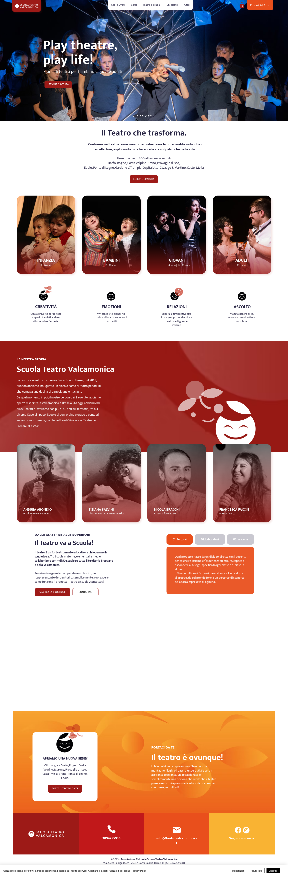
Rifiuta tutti (256, 870)
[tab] (179, 539)
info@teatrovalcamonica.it (176, 840)
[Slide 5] (148, 116)
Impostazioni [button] (238, 870)
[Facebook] (238, 830)
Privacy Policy (139, 870)
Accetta (273, 870)
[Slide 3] (137, 115)
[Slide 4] (145, 115)
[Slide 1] (142, 115)
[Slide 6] (151, 115)
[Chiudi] (284, 870)
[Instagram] (246, 830)
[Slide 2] (140, 115)
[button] (134, 5)
